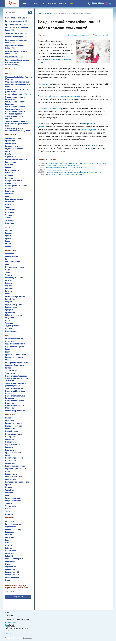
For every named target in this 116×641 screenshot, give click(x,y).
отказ (7, 564)
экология (8, 218)
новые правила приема (14, 559)
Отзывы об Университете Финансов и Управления (15, 112)
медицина (9, 178)
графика (8, 151)
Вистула (8, 352)
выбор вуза (9, 521)
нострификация (11, 561)
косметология (10, 167)
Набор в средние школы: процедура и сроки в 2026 (62, 165)
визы (7, 264)
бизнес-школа (10, 428)
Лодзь (7, 241)
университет (10, 373)
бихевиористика (11, 146)
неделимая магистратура (15, 466)
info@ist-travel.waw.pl (11, 631)
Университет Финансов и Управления (14, 402)
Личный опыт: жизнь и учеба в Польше (16, 29)
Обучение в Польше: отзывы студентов (16, 52)
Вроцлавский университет (15, 357)
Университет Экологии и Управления (14, 406)
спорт (7, 320)
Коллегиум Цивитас (45, 84)
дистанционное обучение (15, 434)
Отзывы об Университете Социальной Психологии (15, 108)
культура (8, 291)
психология (9, 202)
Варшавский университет (90, 129)
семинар (8, 535)
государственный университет (17, 362)
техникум (8, 503)
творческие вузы (11, 370)
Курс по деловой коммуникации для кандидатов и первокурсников (17, 62)
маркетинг (9, 175)
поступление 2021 (12, 569)
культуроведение (12, 170)
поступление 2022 (12, 572)
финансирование (11, 506)
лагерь (8, 294)
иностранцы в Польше (14, 278)
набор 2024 (9, 556)
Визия (7, 349)
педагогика (9, 191)
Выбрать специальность (16, 21)
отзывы (8, 471)
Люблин (8, 244)
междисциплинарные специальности (13, 182)
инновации (9, 439)
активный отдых (11, 256)
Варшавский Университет (15, 346)
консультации (92, 145)
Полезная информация (15, 36)
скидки (8, 580)
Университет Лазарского (14, 388)
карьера (8, 286)
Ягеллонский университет (15, 410)
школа (7, 508)
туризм (8, 207)
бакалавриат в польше (14, 423)
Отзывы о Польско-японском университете (16, 90)
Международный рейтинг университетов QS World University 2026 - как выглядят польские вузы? (77, 163)
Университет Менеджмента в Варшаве (16, 117)
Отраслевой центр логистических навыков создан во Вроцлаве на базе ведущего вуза (74, 172)
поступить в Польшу (13, 529)
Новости (62, 3)
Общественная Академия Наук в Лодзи (17, 85)
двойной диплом (11, 431)
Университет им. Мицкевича (16, 376)
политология (10, 193)
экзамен (8, 511)
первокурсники (11, 474)
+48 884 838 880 (97, 3)
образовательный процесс (15, 468)
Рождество (9, 318)
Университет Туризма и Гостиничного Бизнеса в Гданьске (18, 129)
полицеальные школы (13, 476)
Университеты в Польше (16, 18)
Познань (8, 246)
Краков (8, 238)
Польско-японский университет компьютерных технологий (59, 96)
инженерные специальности (16, 159)
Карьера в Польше (13, 57)
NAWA (7, 542)
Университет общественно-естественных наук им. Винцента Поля (17, 123)
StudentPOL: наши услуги (15, 33)
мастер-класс (10, 460)
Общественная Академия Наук (17, 82)
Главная (26, 3)
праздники (9, 310)
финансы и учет (11, 215)
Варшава (8, 230)
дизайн (8, 154)
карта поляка (10, 526)
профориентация (12, 577)
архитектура (10, 141)
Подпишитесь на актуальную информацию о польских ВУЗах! (16, 587)
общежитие (9, 302)
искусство (9, 165)
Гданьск (8, 236)
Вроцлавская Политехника (15, 354)
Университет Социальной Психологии (15, 397)
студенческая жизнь (13, 498)
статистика (9, 537)
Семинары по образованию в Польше (16, 41)
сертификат (9, 490)
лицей (7, 455)
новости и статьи (48, 13)
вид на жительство (12, 262)
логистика (9, 173)
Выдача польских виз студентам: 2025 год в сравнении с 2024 (66, 174)
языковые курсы (11, 331)
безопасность (10, 143)
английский (9, 420)
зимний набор (10, 551)
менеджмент (10, 188)
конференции (10, 450)
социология (9, 204)
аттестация (9, 341)
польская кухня (11, 307)
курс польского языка (13, 452)
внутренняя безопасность (15, 149)
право (7, 196)
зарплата (8, 272)
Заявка (71, 3)
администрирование (13, 138)
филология (9, 212)
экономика (9, 220)
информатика (10, 162)
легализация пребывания (15, 296)
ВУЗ (6, 360)
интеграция (9, 280)
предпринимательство (14, 199)
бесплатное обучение (13, 426)
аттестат (9, 545)
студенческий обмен (13, 500)
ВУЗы (42, 3)
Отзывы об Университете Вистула (18, 94)
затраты (8, 275)
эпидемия (9, 514)
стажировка (9, 492)
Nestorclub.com (27, 638)
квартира (9, 288)
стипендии (9, 495)
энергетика (9, 223)
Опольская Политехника (14, 365)
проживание (10, 312)
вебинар (8, 548)
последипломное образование (17, 482)
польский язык (10, 479)
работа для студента (13, 315)
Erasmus (8, 418)
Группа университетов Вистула (49, 108)
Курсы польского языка (15, 24)
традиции (9, 323)
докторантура (10, 436)
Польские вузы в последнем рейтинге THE (59, 170)
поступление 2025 (12, 575)
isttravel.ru (8, 634)
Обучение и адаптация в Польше (14, 46)
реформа (8, 487)
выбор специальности (14, 524)
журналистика (10, 157)
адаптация (9, 254)
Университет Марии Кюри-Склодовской (15, 392)
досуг (7, 270)
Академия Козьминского (14, 338)
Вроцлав (8, 233)
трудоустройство (12, 326)
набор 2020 (9, 553)
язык (7, 540)
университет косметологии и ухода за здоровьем (16, 384)
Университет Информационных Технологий (17, 379)
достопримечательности (15, 267)
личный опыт (10, 299)
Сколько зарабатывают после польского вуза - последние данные (67, 168)
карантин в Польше (12, 444)
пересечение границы (13, 304)
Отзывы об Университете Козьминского (15, 98)
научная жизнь (10, 463)
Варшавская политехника (15, 344)
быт (6, 259)
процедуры (9, 532)
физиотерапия (10, 209)
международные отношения (16, 185)
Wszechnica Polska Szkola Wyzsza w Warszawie (18, 78)
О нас (35, 3)
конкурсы (9, 447)
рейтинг (8, 368)
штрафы (8, 328)
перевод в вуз (10, 567)
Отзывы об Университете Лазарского (15, 103)
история (8, 283)
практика (8, 484)
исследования (10, 442)
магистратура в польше (14, 458)
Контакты (52, 3)
